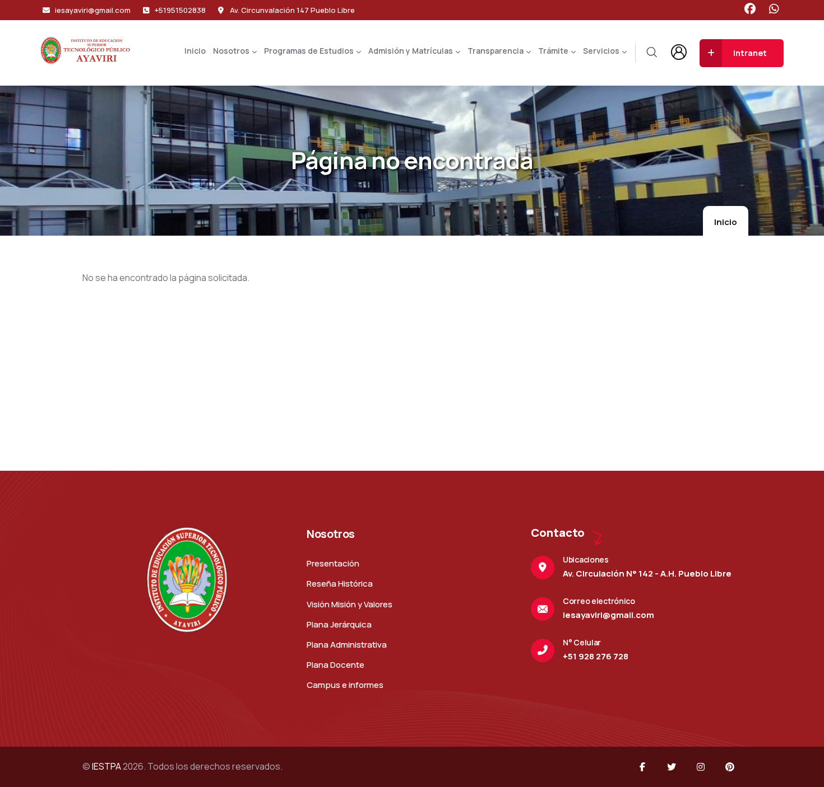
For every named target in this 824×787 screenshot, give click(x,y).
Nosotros (231, 50)
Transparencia (495, 50)
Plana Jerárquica (339, 624)
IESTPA (106, 766)
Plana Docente (335, 665)
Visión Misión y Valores (349, 604)
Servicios (601, 50)
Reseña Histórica (340, 583)
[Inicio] (85, 50)
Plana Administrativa (347, 644)
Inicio (195, 50)
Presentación (333, 563)
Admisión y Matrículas (410, 50)
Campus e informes (345, 685)
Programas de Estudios (309, 50)
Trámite (553, 50)
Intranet (750, 53)
